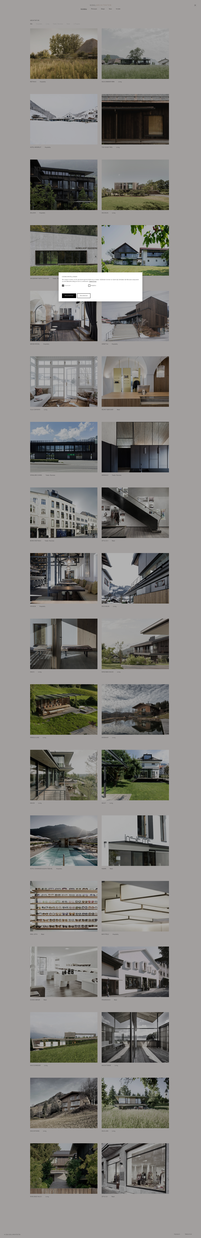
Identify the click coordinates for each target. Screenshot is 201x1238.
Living (47, 24)
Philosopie (94, 9)
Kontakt (118, 9)
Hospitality (39, 24)
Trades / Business (58, 24)
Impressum (177, 1234)
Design (103, 9)
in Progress (77, 24)
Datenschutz (188, 1234)
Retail (68, 24)
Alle (31, 24)
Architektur (84, 9)
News (110, 9)
